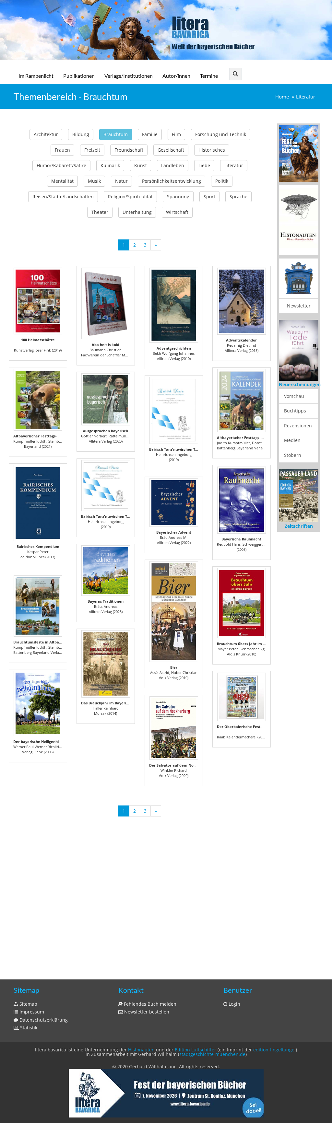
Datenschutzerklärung (43, 1020)
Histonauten (141, 1050)
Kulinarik (110, 165)
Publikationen (79, 76)
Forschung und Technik (220, 134)
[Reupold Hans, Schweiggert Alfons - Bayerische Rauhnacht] (241, 500)
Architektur (46, 134)
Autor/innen (176, 76)
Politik (221, 181)
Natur (121, 181)
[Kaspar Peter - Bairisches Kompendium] (37, 503)
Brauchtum (115, 134)
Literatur (305, 96)
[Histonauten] (298, 153)
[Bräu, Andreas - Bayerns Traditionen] (105, 570)
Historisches (211, 150)
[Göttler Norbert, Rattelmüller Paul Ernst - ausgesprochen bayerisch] (105, 399)
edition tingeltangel (274, 1050)
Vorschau (294, 396)
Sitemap (27, 1004)
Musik (94, 181)
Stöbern (292, 455)
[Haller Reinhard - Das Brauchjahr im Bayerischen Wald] (105, 664)
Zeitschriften (299, 526)
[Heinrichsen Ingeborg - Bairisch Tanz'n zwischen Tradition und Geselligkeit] (173, 410)
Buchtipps (295, 411)
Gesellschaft (171, 150)
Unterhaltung (137, 212)
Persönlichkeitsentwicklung (171, 181)
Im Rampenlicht (35, 76)
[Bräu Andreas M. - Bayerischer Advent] (173, 502)
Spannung (178, 196)
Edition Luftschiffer (195, 1050)
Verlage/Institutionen (128, 76)
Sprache (238, 196)
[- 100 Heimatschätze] (37, 301)
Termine (209, 76)
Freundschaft (128, 150)
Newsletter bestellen (146, 1012)
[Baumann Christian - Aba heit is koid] (105, 303)
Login (233, 1004)
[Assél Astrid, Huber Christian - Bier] (173, 611)
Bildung (80, 134)
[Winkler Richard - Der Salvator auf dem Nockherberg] (173, 728)
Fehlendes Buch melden (149, 1004)
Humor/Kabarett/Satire (61, 165)
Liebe (204, 165)
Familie (150, 134)
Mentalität (62, 181)
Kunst (140, 165)
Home (282, 96)
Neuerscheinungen (300, 384)
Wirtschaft (177, 212)
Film (176, 134)
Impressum (31, 1012)
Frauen (62, 150)
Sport (209, 196)
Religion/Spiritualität (130, 196)
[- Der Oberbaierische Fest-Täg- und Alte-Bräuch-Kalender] (241, 697)
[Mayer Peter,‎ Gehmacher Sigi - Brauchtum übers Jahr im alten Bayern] (241, 603)
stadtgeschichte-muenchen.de (212, 1054)
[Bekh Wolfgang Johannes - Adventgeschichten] (173, 305)
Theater (99, 212)
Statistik (28, 1028)
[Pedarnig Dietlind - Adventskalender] (241, 301)
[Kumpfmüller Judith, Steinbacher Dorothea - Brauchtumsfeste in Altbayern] (37, 606)
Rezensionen (298, 426)
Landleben (172, 165)
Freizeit (92, 150)
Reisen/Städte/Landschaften (63, 196)
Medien (292, 440)
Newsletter (299, 306)
